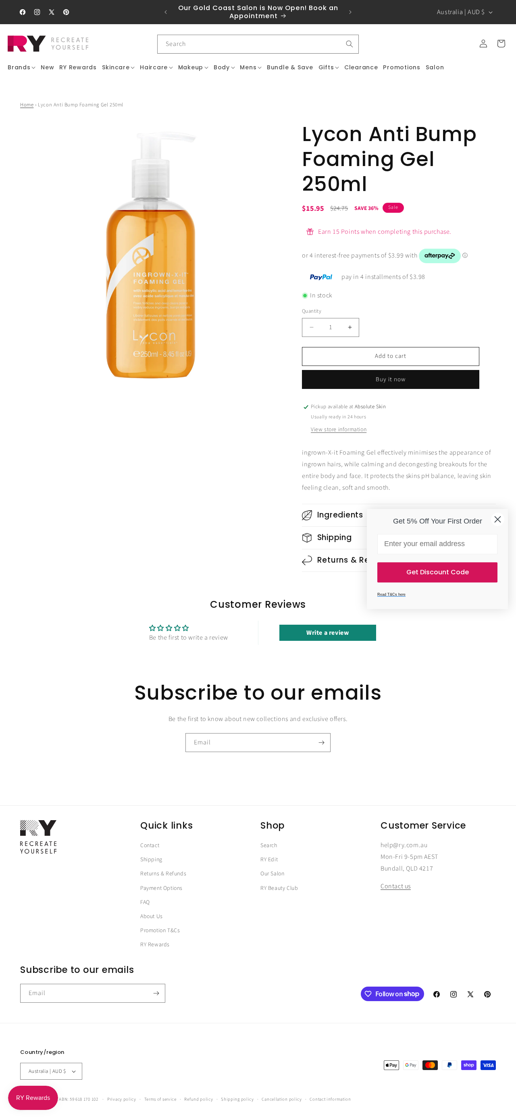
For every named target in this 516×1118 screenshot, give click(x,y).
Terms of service (160, 1099)
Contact (149, 846)
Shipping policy (237, 1099)
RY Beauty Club (279, 888)
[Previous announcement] (166, 12)
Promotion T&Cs (160, 931)
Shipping (151, 860)
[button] (21, 67)
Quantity (311, 311)
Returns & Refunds (163, 874)
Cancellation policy (282, 1099)
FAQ (145, 902)
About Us (151, 916)
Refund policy (198, 1099)
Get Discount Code (437, 572)
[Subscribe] (321, 742)
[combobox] (258, 44)
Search (268, 846)
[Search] (349, 44)
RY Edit (269, 860)
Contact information (330, 1099)
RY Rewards (155, 945)
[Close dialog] (498, 519)
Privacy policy (121, 1099)
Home (26, 104)
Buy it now (391, 379)
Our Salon (272, 874)
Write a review (327, 632)
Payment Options (161, 888)
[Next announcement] (350, 12)
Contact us (396, 886)
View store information (338, 430)
